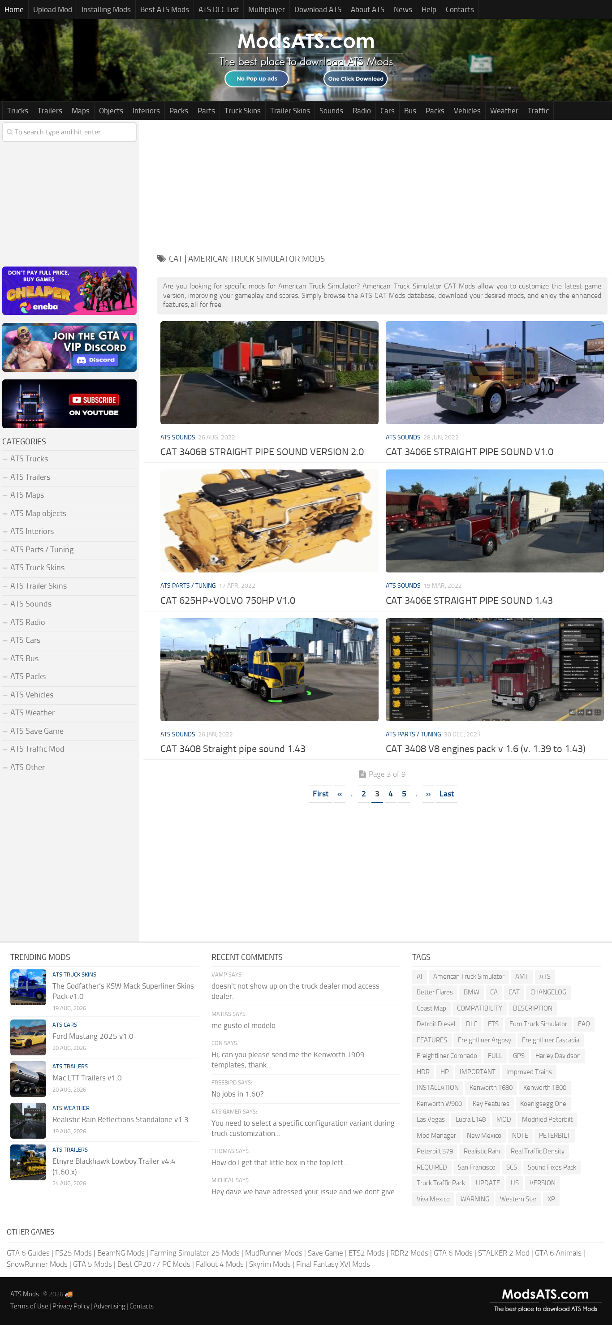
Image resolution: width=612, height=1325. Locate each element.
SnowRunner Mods (37, 1264)
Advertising (109, 1306)
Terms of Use (29, 1306)
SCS (511, 1167)
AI (419, 976)
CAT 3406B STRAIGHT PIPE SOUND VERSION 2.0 (262, 452)
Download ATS (317, 9)
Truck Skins (242, 110)
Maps (81, 110)
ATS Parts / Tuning (188, 585)
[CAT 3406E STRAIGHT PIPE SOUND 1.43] (495, 520)
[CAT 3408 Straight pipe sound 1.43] (269, 669)
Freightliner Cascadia (550, 1040)
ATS (545, 976)
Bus (410, 110)
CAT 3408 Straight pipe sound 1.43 (233, 749)
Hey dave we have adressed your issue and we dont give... (305, 1191)
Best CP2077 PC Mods (153, 1264)
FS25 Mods (73, 1252)
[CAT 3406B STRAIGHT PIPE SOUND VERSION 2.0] (269, 372)
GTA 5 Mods (92, 1264)
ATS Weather (32, 713)
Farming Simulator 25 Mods (195, 1252)
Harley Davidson (558, 1056)
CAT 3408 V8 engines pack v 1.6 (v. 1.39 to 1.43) (486, 749)
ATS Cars (25, 640)
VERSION (543, 1183)
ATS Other (27, 767)
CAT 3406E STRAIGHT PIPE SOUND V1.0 (469, 452)
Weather (504, 110)
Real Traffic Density (538, 1151)
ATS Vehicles (31, 695)
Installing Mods (106, 9)
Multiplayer (266, 9)
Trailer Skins (290, 110)
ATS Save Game (37, 731)
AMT (522, 976)
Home (14, 9)
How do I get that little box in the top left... (280, 1162)
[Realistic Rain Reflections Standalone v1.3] (28, 1121)
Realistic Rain (482, 1151)
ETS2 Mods (367, 1252)
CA (494, 992)
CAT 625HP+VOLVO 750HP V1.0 (227, 601)
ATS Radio (27, 622)
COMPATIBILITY (479, 1008)
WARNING (475, 1199)
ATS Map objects (38, 513)
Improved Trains (529, 1072)
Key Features (491, 1104)
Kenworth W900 (439, 1104)
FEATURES (432, 1040)
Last (447, 794)
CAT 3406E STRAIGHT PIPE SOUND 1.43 (469, 601)
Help (429, 9)
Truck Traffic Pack (441, 1183)
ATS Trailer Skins (38, 586)
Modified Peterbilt (547, 1119)
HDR (423, 1072)
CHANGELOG (548, 992)
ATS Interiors (32, 531)
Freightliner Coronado (447, 1056)
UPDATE (488, 1183)
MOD (503, 1119)
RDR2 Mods (409, 1252)
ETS (493, 1024)
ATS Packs (28, 676)
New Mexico (484, 1135)
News (403, 9)
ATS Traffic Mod (37, 749)
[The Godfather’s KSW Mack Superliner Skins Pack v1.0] (28, 987)
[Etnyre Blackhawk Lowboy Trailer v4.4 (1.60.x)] (28, 1162)
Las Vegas (431, 1119)
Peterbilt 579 (435, 1151)
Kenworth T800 (544, 1088)
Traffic (538, 110)
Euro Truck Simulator (538, 1024)
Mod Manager (436, 1135)
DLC (471, 1024)
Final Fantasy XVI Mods (333, 1264)
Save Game (325, 1252)
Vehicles (467, 110)
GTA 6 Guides (28, 1252)
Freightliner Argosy (484, 1040)
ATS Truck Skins (37, 567)
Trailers (50, 110)
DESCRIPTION (532, 1008)
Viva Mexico (433, 1199)
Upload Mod (52, 9)
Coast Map (431, 1008)
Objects (111, 110)
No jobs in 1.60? (237, 1093)
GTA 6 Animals (558, 1252)
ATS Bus (24, 658)
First (320, 794)
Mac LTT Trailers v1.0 (87, 1077)
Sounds (331, 110)
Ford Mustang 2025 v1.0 (93, 1036)
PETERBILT (554, 1135)
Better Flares (435, 992)
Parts (206, 110)
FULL (495, 1056)
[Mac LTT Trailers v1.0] (28, 1079)
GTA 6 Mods (453, 1252)
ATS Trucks (29, 459)
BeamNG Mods (121, 1252)
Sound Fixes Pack (552, 1167)
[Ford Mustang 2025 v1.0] (28, 1037)
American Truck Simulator (468, 976)
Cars (387, 110)
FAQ (584, 1024)
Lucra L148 (471, 1119)
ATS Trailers (30, 477)
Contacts (460, 9)
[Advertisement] (382, 182)
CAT (514, 992)
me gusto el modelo (243, 1025)
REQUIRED (432, 1167)
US (515, 1183)
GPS (519, 1056)
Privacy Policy (71, 1306)
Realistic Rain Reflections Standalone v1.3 (120, 1119)
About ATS (367, 9)
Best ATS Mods (164, 9)
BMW (471, 992)
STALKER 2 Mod (504, 1252)
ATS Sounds (177, 437)
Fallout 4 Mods (220, 1264)
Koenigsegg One (543, 1104)
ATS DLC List (218, 9)
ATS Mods (24, 1294)
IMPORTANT (478, 1072)
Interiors (146, 110)
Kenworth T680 (491, 1088)
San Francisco (477, 1167)
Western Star (518, 1199)
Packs (178, 110)
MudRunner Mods (273, 1252)
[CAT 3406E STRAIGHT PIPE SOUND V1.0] (495, 372)
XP (551, 1199)
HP (444, 1072)
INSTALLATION (438, 1088)
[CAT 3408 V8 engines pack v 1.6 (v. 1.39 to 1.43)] (495, 669)
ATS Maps (27, 495)
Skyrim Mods (270, 1264)
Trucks (17, 110)
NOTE (520, 1135)
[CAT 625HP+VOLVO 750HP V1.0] (269, 520)
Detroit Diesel (436, 1024)
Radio (362, 110)
